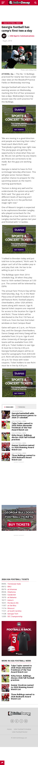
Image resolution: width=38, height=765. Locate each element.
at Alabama (11, 597)
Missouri (10, 608)
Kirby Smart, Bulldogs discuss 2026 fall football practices (23, 437)
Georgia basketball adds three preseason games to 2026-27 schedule (24, 415)
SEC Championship (14, 616)
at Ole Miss (11, 605)
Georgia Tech (12, 614)
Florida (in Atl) (12, 603)
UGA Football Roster (20, 732)
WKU (9, 586)
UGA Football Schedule (22, 729)
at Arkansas (12, 589)
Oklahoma (11, 592)
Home (9, 729)
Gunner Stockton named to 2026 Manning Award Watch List (23, 447)
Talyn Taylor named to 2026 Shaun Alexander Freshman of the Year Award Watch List (22, 426)
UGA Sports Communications (22, 36)
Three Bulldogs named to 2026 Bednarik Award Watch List (23, 457)
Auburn (10, 600)
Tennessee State (14, 584)
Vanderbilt (11, 595)
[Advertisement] (19, 11)
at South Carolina (14, 611)
